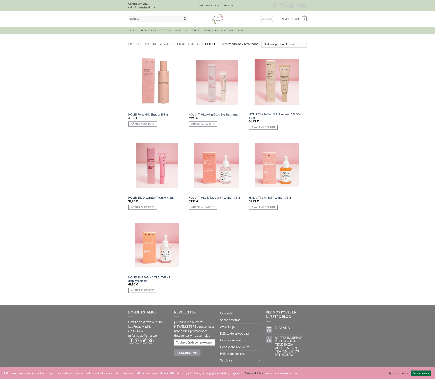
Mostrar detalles (254, 373)
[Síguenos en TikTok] (287, 5)
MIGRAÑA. (283, 328)
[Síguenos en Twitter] (144, 341)
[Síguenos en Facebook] (275, 5)
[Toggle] (259, 360)
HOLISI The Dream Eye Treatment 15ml (151, 197)
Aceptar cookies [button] (421, 373)
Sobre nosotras (230, 320)
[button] (293, 19)
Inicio (133, 30)
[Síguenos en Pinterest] (303, 5)
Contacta (266, 5)
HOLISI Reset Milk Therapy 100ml (148, 114)
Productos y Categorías (156, 30)
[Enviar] (185, 19)
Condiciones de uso (233, 340)
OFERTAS (196, 30)
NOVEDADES (211, 30)
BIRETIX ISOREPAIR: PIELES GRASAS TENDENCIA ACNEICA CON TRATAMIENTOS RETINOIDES (289, 346)
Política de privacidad (234, 333)
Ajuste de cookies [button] (398, 373)
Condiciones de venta (234, 347)
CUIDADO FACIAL (188, 44)
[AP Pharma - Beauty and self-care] (217, 19)
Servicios (226, 360)
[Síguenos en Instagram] (281, 5)
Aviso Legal (227, 327)
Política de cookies (232, 354)
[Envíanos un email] (292, 5)
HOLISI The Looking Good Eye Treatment (213, 114)
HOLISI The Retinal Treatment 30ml (270, 197)
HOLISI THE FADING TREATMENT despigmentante (149, 279)
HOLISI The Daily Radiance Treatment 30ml (214, 197)
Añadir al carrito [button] (142, 124)
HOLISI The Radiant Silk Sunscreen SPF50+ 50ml (275, 116)
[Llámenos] (298, 5)
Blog (255, 5)
